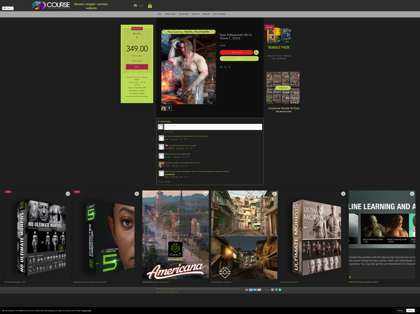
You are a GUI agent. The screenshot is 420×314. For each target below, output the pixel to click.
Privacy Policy (86, 310)
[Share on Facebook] (221, 67)
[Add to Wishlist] (256, 52)
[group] (210, 186)
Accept (410, 310)
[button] (150, 5)
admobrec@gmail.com (171, 241)
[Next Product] (418, 186)
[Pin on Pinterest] (225, 67)
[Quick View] (175, 184)
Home (163, 25)
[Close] (417, 310)
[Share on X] (233, 67)
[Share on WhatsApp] (229, 67)
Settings (400, 310)
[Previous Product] (1, 186)
